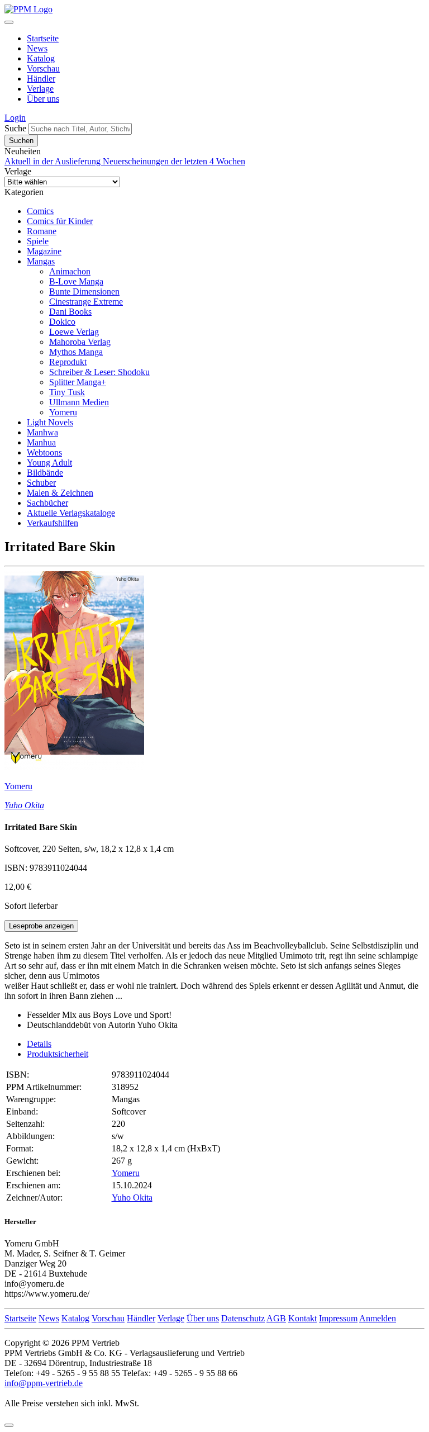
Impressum (338, 1318)
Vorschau (43, 68)
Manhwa (42, 432)
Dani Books (70, 311)
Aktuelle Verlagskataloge (71, 513)
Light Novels (50, 422)
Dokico (62, 321)
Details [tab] (39, 1044)
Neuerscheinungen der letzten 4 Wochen (174, 161)
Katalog (41, 58)
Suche (15, 128)
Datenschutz (243, 1318)
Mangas (41, 261)
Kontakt (302, 1318)
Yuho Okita (24, 805)
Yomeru (63, 412)
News (37, 48)
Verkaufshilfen (52, 523)
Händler (41, 78)
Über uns (43, 98)
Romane (41, 231)
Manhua (41, 442)
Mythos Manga (76, 352)
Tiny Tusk (67, 392)
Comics (40, 211)
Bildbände (45, 472)
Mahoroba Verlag (80, 342)
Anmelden (377, 1318)
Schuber (41, 482)
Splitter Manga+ (77, 382)
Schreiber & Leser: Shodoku (99, 372)
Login (15, 117)
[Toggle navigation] (8, 22)
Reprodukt (68, 362)
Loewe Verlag (74, 331)
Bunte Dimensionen (84, 291)
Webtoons (44, 452)
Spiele (38, 241)
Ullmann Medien (79, 402)
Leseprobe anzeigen (41, 926)
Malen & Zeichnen (60, 492)
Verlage (40, 88)
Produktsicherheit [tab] (57, 1054)
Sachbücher (47, 503)
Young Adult (49, 462)
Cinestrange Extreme (86, 301)
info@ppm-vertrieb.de (43, 1383)
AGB (276, 1318)
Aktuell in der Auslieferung (53, 161)
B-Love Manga (76, 281)
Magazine (44, 251)
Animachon (69, 271)
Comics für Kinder (60, 221)
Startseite (43, 38)
